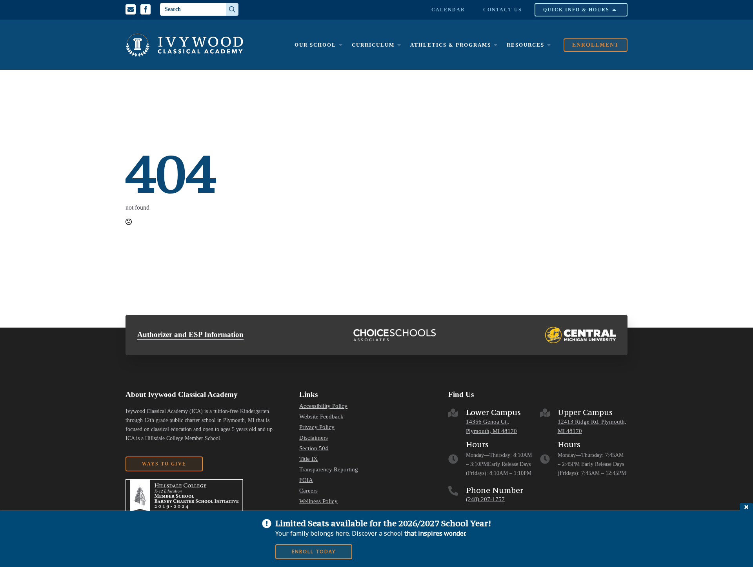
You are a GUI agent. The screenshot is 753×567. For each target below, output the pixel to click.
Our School (315, 45)
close (746, 507)
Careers (308, 491)
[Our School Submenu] (340, 45)
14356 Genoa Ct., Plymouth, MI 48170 (491, 426)
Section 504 (313, 448)
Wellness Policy (318, 501)
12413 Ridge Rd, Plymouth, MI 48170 (592, 426)
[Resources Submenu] (548, 45)
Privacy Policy (317, 427)
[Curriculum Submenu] (399, 45)
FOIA (306, 480)
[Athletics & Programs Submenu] (495, 45)
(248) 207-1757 (485, 499)
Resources (525, 45)
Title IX (308, 459)
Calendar (448, 10)
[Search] (232, 9)
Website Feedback (321, 417)
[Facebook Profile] (145, 9)
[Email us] (131, 9)
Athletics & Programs (450, 45)
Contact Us (502, 10)
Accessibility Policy (323, 406)
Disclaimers (313, 438)
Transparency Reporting (328, 470)
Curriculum (373, 45)
